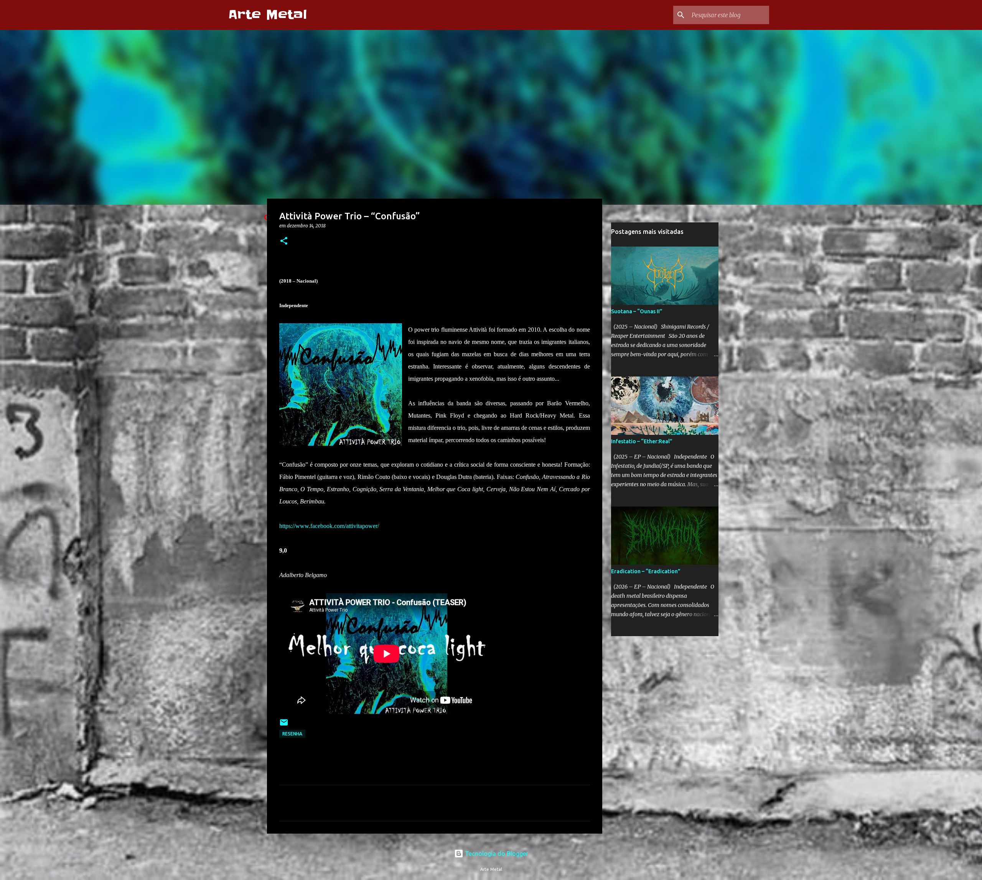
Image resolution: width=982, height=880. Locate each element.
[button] (283, 241)
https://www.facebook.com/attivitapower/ (329, 526)
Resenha (292, 733)
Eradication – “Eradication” (645, 571)
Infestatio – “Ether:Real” (641, 441)
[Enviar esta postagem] (283, 725)
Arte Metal (267, 14)
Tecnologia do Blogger (495, 853)
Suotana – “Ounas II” (636, 311)
